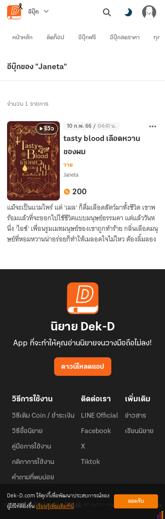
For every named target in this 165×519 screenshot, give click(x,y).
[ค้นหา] (107, 12)
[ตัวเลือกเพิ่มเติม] (152, 126)
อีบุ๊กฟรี (87, 37)
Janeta (70, 175)
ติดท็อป (55, 37)
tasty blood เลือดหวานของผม (101, 145)
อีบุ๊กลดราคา (124, 37)
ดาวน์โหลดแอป (82, 367)
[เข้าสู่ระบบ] (149, 12)
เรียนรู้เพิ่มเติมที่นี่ (55, 506)
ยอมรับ (136, 501)
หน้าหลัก (22, 37)
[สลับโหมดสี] (128, 12)
